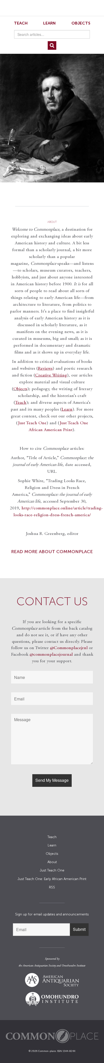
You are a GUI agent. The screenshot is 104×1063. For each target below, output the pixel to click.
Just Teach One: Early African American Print (52, 879)
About (52, 862)
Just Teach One (32, 423)
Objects (80, 23)
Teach (21, 23)
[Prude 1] (52, 114)
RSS (52, 887)
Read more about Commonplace (52, 551)
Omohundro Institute (73, 965)
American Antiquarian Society (39, 965)
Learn (49, 23)
